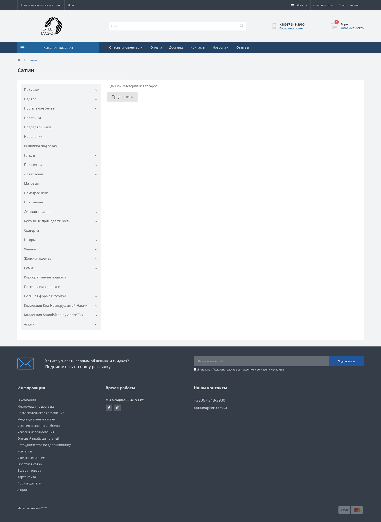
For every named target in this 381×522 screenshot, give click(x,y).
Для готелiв (33, 174)
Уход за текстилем (31, 458)
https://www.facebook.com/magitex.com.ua (109, 408)
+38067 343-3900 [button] (209, 400)
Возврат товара (29, 470)
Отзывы (242, 47)
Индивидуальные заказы (36, 419)
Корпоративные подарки (45, 277)
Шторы (30, 239)
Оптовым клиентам (124, 47)
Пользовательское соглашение (233, 369)
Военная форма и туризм (45, 296)
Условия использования (35, 432)
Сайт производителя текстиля (40, 5)
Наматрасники (36, 193)
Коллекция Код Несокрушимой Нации (56, 305)
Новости (219, 47)
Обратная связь (29, 464)
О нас (71, 5)
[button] (350, 5)
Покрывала (33, 202)
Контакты (197, 47)
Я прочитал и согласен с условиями (241, 369)
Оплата (156, 47)
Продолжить (122, 96)
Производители (29, 483)
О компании (26, 400)
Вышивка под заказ (40, 146)
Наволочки (33, 136)
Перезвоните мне (291, 28)
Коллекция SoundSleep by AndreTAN (53, 314)
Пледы (29, 155)
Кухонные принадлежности (47, 221)
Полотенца (33, 164)
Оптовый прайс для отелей (38, 438)
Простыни (32, 117)
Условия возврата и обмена (38, 426)
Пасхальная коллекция (43, 286)
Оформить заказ (352, 28)
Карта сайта (26, 477)
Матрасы (31, 183)
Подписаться (346, 361)
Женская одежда (37, 258)
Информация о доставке (35, 406)
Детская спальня (38, 211)
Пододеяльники (37, 127)
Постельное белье (39, 108)
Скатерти (31, 230)
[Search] (241, 26)
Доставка (176, 47)
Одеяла (30, 99)
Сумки (29, 268)
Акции (29, 324)
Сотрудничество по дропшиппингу (44, 445)
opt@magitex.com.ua (210, 408)
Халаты (30, 249)
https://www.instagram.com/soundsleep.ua (117, 408)
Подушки (31, 89)
